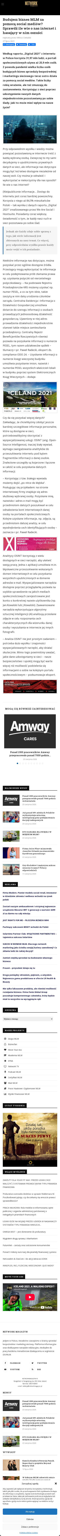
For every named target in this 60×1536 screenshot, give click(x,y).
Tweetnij (22, 44)
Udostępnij (9, 44)
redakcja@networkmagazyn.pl (32, 1386)
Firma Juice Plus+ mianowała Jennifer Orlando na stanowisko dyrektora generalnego (38, 851)
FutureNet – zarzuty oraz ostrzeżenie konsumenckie (26, 1245)
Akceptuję (30, 1511)
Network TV (13, 1066)
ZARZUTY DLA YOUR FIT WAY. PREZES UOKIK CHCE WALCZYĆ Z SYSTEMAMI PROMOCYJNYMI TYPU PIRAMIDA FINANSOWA (30, 1183)
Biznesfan (12, 1044)
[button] (55, 1483)
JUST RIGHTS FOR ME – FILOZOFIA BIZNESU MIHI (26, 920)
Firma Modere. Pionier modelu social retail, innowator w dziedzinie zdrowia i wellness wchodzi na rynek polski (30, 896)
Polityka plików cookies (29, 1533)
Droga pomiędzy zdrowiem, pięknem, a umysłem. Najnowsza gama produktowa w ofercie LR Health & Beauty (29, 978)
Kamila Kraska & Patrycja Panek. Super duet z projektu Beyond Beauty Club (38, 1463)
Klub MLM (12, 1083)
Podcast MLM (14, 1072)
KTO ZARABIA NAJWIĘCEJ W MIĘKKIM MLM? (36, 833)
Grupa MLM (13, 1038)
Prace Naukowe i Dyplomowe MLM (24, 1088)
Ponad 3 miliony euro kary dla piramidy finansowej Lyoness (29, 1252)
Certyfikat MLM (15, 1077)
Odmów (30, 1519)
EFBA (10, 1061)
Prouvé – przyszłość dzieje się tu (19, 968)
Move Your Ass (15, 1049)
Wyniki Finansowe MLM (18, 1094)
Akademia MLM (15, 1055)
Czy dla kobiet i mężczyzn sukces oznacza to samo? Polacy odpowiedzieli (38, 868)
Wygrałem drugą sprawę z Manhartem (20, 1238)
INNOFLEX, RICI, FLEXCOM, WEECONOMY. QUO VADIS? (28, 1265)
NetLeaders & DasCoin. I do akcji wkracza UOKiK (25, 1259)
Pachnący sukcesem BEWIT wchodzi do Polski (25, 927)
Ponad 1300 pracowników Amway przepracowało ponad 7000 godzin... (30, 754)
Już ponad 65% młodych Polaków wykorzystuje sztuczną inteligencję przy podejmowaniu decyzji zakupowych (38, 816)
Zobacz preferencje (30, 1527)
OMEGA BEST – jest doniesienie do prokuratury (24, 1231)
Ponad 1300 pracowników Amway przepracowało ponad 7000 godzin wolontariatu (39, 798)
